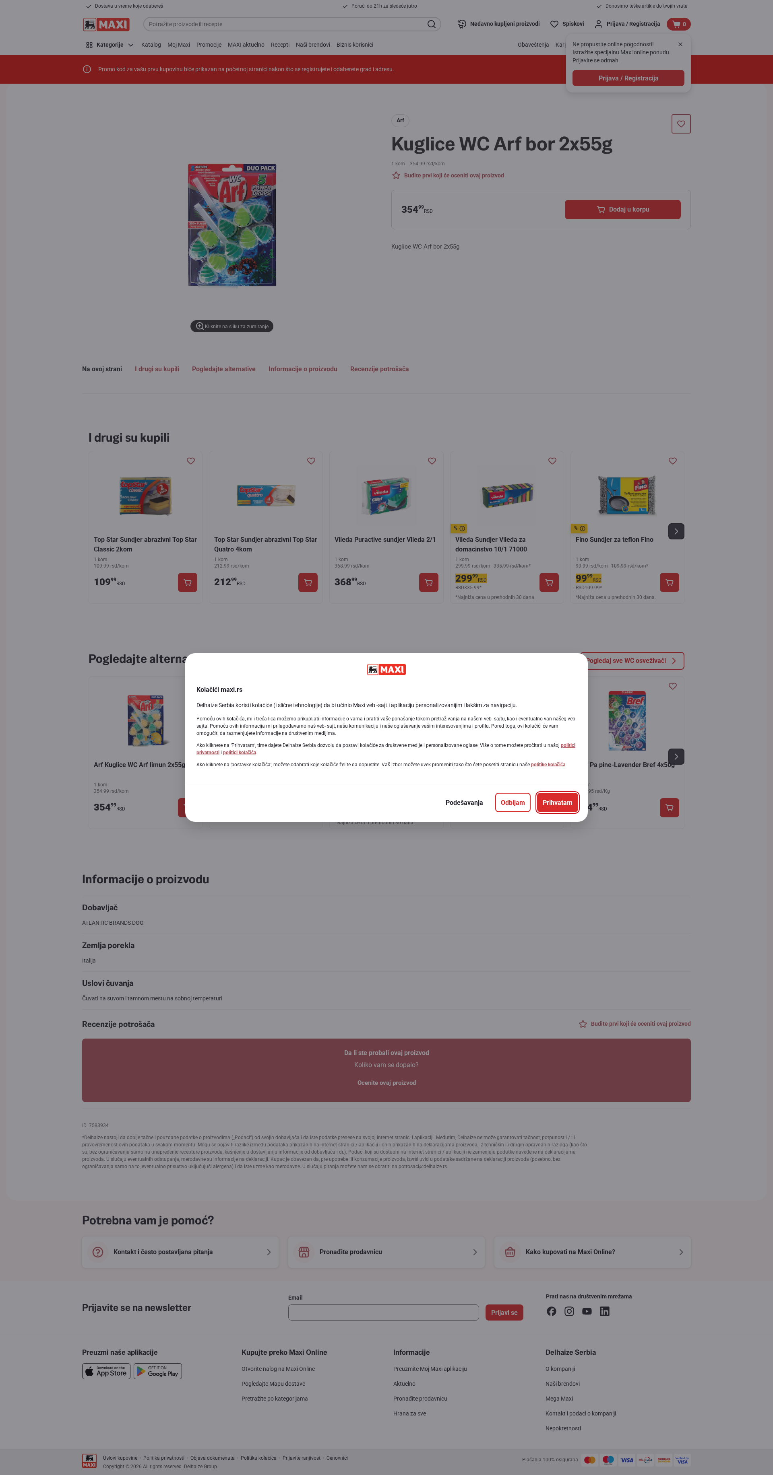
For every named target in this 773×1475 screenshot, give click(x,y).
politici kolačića (239, 752)
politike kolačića (548, 764)
